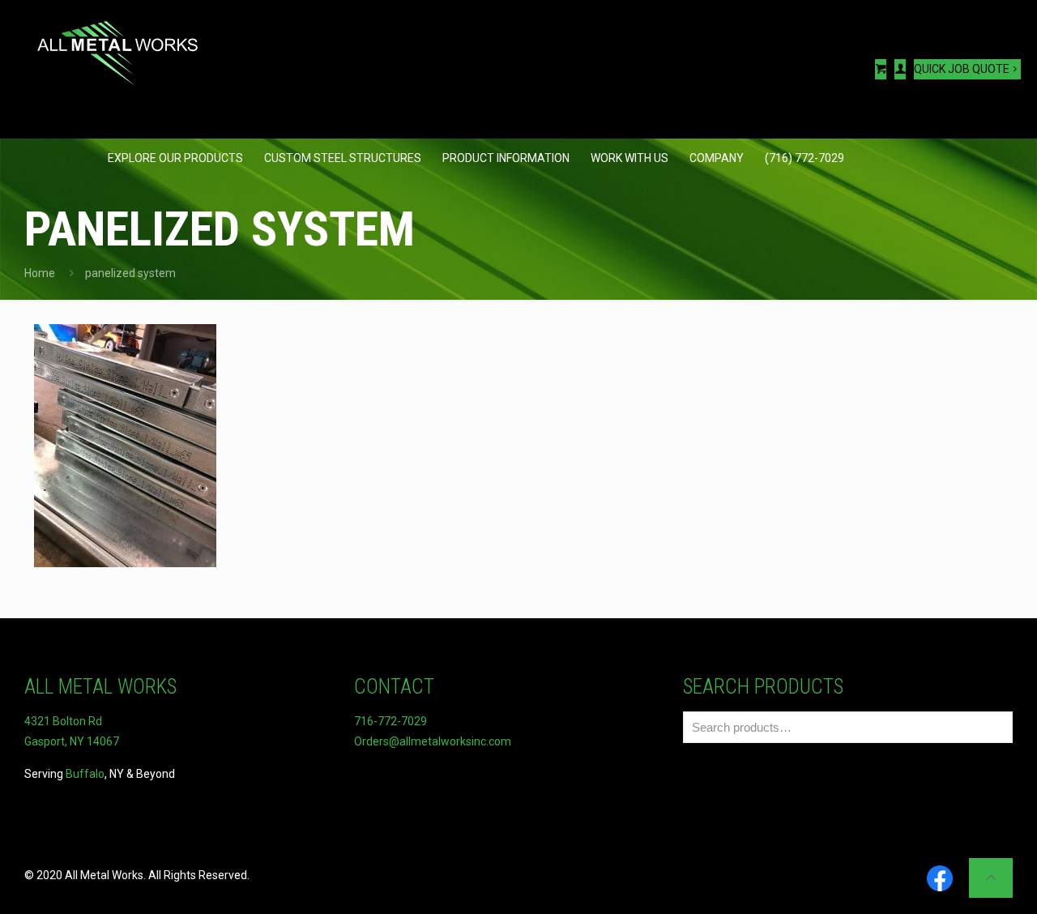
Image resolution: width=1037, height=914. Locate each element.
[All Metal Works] (117, 44)
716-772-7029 (390, 721)
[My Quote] (880, 69)
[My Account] (900, 69)
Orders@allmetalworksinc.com (432, 741)
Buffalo (85, 773)
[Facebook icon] (940, 879)
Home (39, 273)
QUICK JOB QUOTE (961, 68)
